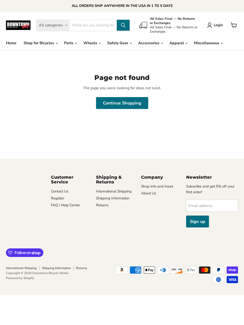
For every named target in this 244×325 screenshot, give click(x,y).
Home (11, 43)
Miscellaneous (207, 43)
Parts (69, 43)
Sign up (197, 221)
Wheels (90, 43)
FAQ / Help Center (65, 205)
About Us (148, 193)
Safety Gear (118, 43)
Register (57, 198)
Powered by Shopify (20, 278)
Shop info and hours (157, 186)
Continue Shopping (122, 103)
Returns (102, 205)
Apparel (177, 43)
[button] (216, 25)
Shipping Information (113, 198)
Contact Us (59, 191)
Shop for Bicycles (39, 43)
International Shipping (114, 191)
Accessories (149, 43)
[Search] (123, 25)
